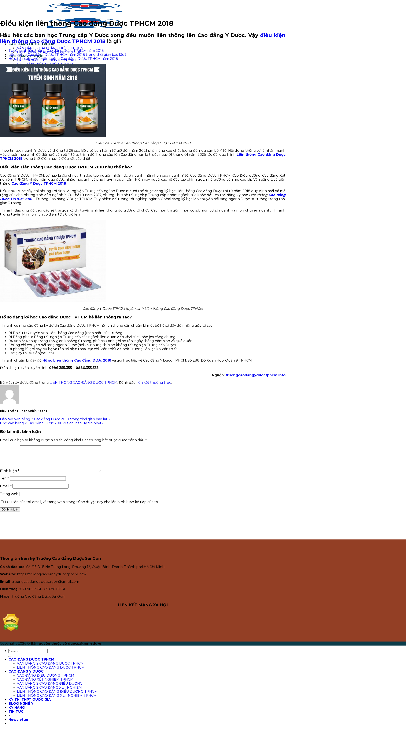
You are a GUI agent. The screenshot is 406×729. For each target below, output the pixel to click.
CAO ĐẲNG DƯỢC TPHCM (31, 659)
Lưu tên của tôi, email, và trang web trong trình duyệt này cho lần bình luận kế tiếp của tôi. (82, 502)
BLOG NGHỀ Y (20, 704)
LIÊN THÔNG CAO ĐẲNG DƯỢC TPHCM (83, 383)
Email (6, 486)
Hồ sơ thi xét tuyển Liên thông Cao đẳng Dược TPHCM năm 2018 (63, 59)
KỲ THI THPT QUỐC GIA (29, 700)
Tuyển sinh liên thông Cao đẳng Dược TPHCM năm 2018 (56, 51)
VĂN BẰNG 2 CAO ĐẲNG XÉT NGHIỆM (49, 687)
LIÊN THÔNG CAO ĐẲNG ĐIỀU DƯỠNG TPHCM (57, 691)
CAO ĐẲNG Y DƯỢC (26, 671)
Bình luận (9, 471)
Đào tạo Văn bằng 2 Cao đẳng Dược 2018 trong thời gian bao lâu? (55, 419)
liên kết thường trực (154, 383)
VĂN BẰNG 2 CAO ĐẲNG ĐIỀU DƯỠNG (50, 683)
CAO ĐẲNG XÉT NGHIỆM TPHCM (45, 679)
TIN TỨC (15, 712)
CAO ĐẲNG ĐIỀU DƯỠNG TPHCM (45, 675)
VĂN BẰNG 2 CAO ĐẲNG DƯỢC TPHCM (50, 48)
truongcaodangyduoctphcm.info (255, 375)
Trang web (9, 494)
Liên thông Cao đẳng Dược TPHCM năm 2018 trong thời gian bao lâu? (67, 55)
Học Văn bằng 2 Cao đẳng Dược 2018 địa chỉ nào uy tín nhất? (51, 423)
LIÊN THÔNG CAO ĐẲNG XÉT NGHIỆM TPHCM (57, 696)
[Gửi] (10, 656)
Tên (4, 478)
